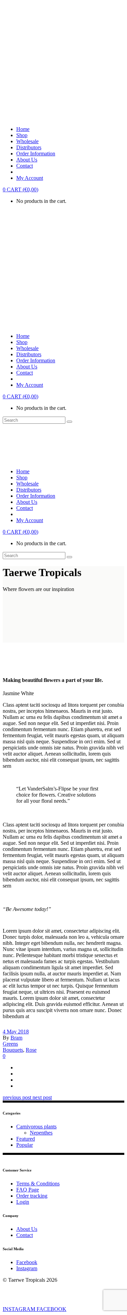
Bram (16, 1038)
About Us (26, 1229)
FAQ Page (27, 1190)
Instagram (26, 1268)
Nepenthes (41, 1133)
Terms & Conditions (38, 1183)
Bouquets (13, 1050)
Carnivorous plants (36, 1126)
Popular (24, 1145)
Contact (24, 1235)
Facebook (26, 1262)
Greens (10, 1044)
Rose (31, 1050)
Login (22, 1202)
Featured (25, 1139)
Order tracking (31, 1196)
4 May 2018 (16, 1031)
